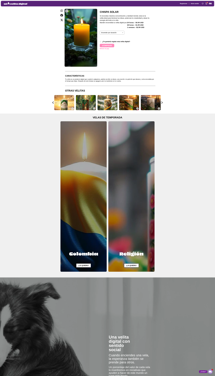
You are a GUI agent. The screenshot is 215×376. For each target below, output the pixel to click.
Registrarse (183, 3)
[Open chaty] (210, 371)
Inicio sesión (195, 3)
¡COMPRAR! (107, 46)
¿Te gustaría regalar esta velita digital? (116, 41)
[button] (62, 10)
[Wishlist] (203, 3)
